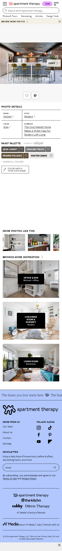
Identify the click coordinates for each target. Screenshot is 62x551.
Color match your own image (17, 169)
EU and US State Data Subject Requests (39, 537)
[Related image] (14, 242)
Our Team (8, 426)
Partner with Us (51, 524)
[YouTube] (39, 441)
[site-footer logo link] (10, 524)
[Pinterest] (50, 435)
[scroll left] (5, 242)
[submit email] (54, 467)
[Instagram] (39, 428)
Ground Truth (35, 149)
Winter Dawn (39, 155)
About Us (7, 432)
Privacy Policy (29, 478)
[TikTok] (50, 428)
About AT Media (26, 524)
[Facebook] (39, 435)
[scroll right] (56, 242)
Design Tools (52, 16)
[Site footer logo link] (31, 409)
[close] (59, 545)
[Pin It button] (35, 95)
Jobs (39, 524)
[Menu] (5, 4)
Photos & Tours (10, 16)
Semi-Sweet (10, 149)
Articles (39, 16)
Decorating (26, 16)
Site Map (7, 443)
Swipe (51, 63)
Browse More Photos (13, 21)
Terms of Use (10, 478)
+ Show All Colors (12, 162)
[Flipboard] (50, 441)
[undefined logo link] (24, 3)
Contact (7, 438)
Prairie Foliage (12, 155)
